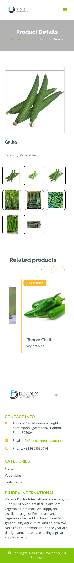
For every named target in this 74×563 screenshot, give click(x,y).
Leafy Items (13, 482)
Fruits (9, 468)
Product (30, 39)
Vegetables (13, 475)
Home (15, 39)
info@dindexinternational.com (44, 440)
